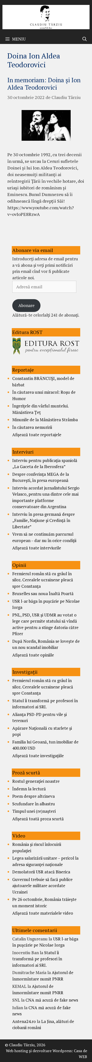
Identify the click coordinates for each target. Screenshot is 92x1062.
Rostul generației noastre (36, 781)
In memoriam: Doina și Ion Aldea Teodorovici (43, 83)
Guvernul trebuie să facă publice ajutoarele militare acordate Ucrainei (42, 886)
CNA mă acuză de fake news (52, 1000)
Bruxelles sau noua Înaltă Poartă (43, 593)
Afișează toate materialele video (42, 913)
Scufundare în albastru (33, 804)
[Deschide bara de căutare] (84, 39)
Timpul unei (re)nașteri (34, 811)
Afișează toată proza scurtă (38, 819)
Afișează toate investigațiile (38, 755)
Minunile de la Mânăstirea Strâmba (45, 419)
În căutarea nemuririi (32, 427)
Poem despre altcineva (33, 796)
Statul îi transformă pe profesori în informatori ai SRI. (37, 959)
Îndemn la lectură (29, 789)
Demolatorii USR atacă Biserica (41, 872)
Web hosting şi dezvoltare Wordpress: (39, 1050)
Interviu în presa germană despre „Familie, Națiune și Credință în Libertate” (43, 520)
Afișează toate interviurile (36, 548)
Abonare (26, 305)
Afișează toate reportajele (36, 434)
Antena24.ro (24, 1021)
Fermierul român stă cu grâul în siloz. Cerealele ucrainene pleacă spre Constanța (42, 580)
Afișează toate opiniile (33, 655)
